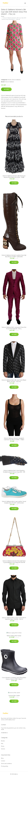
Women (3, 749)
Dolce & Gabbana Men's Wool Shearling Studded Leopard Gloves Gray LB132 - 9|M (14, 471)
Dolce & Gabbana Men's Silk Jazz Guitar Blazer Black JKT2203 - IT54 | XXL (14, 380)
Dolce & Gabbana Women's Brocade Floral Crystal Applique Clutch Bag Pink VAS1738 (14, 561)
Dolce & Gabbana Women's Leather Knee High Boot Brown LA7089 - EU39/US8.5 (14, 255)
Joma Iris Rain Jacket (14, 695)
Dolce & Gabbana (16, 79)
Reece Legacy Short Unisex (14, 635)
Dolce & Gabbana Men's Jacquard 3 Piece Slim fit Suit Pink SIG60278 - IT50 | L (14, 328)
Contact (3, 761)
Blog (2, 758)
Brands (9, 79)
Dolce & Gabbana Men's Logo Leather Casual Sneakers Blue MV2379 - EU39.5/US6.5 (14, 502)
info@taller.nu (4, 732)
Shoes (2, 746)
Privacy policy (4, 766)
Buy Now (6, 89)
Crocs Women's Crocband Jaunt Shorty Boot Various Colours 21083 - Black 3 (14, 678)
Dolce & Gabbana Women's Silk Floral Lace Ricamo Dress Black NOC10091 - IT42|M (14, 176)
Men (2, 743)
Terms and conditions (6, 763)
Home (2, 16)
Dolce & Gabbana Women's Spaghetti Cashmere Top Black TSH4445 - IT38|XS (14, 438)
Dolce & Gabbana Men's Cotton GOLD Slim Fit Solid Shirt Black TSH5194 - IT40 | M (14, 618)
